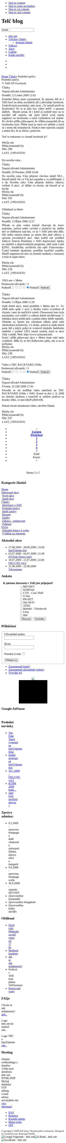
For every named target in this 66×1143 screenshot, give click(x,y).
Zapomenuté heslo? (19, 666)
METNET (29, 586)
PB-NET (28, 599)
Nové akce (8, 495)
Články (13, 76)
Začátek (36, 431)
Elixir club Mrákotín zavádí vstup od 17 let (13, 936)
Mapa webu (15, 1122)
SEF (10, 1125)
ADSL (27, 605)
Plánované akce (10, 492)
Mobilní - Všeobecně (34, 608)
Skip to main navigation (21, 6)
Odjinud (6, 524)
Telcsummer (15, 569)
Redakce (13, 1115)
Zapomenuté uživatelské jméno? (26, 669)
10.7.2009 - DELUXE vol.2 (14, 775)
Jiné (25, 615)
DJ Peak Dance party (20, 556)
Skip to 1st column (18, 9)
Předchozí (37, 435)
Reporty (6, 514)
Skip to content (16, 2)
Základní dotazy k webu (15, 530)
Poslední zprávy (11, 508)
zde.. (4, 1045)
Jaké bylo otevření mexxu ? (12, 799)
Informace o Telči (12, 505)
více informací (6, 1105)
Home (4, 76)
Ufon (26, 611)
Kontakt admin (16, 1118)
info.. (4, 1014)
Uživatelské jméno (14, 634)
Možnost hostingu (13, 952)
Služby (6, 517)
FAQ (11, 1112)
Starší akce (8, 498)
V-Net (26, 596)
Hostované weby (14, 990)
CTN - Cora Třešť (33, 592)
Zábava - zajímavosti (13, 520)
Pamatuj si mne (12, 653)
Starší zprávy (9, 511)
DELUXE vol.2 (17, 563)
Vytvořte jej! (15, 672)
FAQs (4, 527)
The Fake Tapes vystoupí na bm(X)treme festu (15, 742)
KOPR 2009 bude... (12, 786)
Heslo (7, 643)
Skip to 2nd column (19, 12)
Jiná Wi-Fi (28, 602)
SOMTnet (28, 589)
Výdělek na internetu (13, 533)
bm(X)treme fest (17, 550)
